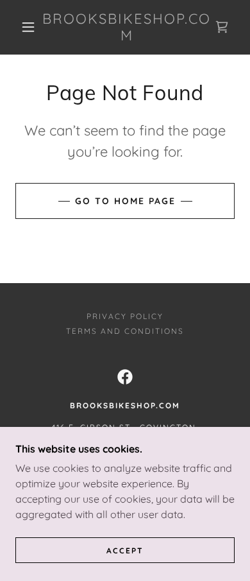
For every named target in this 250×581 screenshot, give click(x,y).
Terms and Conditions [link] (125, 331)
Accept (125, 550)
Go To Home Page (125, 201)
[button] (28, 27)
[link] (127, 27)
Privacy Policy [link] (125, 316)
